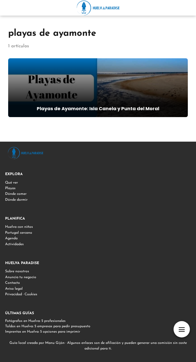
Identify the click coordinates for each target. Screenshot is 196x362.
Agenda (11, 238)
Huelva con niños (19, 227)
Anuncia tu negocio (20, 277)
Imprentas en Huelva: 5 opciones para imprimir (42, 332)
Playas (10, 188)
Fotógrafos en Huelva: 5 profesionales (35, 321)
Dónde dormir (16, 200)
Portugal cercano (18, 233)
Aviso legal (14, 289)
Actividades (14, 244)
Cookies (30, 294)
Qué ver (11, 183)
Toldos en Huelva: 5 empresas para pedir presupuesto (47, 326)
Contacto (12, 283)
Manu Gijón (55, 343)
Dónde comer (16, 194)
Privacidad (13, 294)
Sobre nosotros (17, 271)
